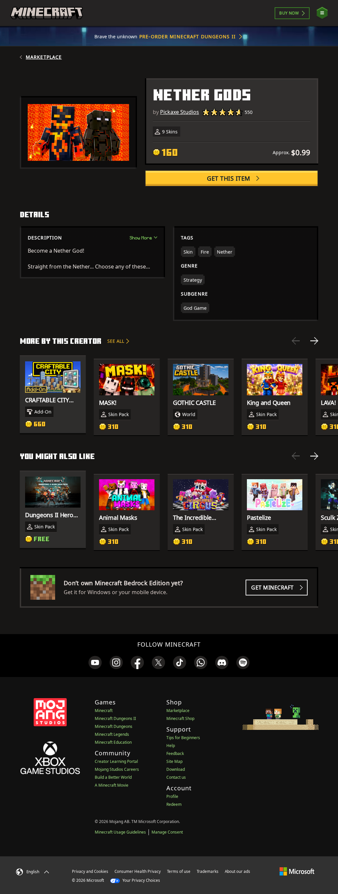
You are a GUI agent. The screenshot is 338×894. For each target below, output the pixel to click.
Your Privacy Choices (140, 880)
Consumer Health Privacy (138, 871)
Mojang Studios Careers (117, 769)
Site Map (174, 761)
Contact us (176, 777)
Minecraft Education (113, 742)
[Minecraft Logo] (46, 13)
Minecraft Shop (180, 718)
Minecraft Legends (112, 734)
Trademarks (208, 871)
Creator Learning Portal (116, 761)
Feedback (175, 753)
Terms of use (178, 871)
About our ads (237, 871)
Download (175, 769)
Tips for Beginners (183, 737)
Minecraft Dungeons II (115, 718)
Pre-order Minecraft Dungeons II (187, 36)
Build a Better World (113, 777)
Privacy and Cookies (90, 871)
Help (170, 745)
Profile (172, 796)
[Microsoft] (297, 871)
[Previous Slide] (296, 341)
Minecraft (104, 710)
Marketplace (44, 57)
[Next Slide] (314, 341)
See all (115, 341)
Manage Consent (167, 832)
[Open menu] (322, 13)
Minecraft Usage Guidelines (120, 832)
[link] (95, 662)
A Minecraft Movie (111, 785)
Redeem (174, 804)
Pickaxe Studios (179, 112)
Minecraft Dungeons (113, 726)
